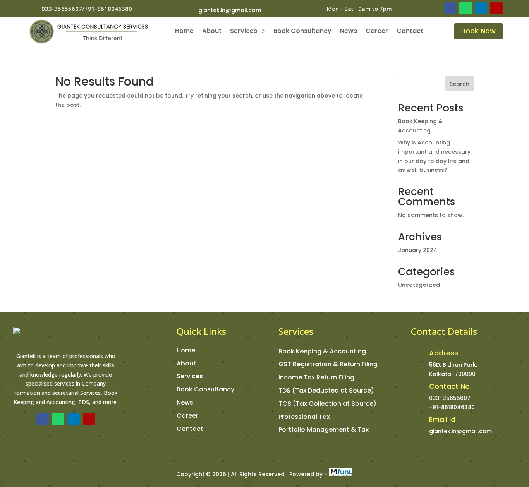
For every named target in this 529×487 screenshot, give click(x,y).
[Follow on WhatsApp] (465, 8)
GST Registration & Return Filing (328, 364)
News (348, 31)
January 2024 (417, 250)
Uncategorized (419, 285)
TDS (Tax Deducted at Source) (326, 390)
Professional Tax (304, 416)
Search (459, 84)
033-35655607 (450, 398)
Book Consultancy (302, 31)
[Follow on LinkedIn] (481, 8)
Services (243, 31)
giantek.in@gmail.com (229, 10)
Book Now (478, 31)
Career (377, 31)
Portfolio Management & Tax (323, 429)
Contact (410, 31)
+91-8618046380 (452, 407)
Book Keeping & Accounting (322, 351)
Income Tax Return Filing (316, 377)
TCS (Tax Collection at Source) (327, 403)
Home (184, 31)
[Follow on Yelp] (496, 8)
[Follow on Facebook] (450, 8)
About (212, 31)
